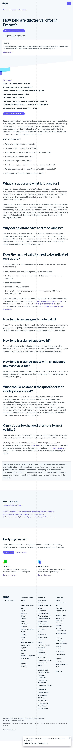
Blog (57, 605)
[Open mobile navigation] (69, 3)
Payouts (23, 650)
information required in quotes (49, 301)
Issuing (23, 637)
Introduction (7, 80)
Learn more (7, 52)
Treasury (24, 666)
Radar (22, 653)
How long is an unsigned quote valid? (16, 94)
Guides (58, 600)
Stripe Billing (35, 445)
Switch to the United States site (35, 743)
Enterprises (42, 600)
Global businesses (44, 619)
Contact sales (21, 552)
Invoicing (23, 634)
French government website (45, 304)
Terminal (23, 663)
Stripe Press (60, 651)
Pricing (23, 600)
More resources (9, 10)
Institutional (59, 641)
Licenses (58, 625)
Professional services (45, 660)
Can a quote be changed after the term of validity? (20, 108)
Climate (23, 616)
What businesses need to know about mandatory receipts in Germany (29, 511)
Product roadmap (61, 643)
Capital (23, 611)
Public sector (42, 663)
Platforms (41, 629)
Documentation (43, 693)
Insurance (41, 650)
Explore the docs (44, 575)
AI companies (42, 634)
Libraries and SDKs (44, 703)
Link (22, 640)
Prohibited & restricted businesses (60, 620)
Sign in (58, 671)
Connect (23, 619)
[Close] (69, 738)
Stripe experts (58, 448)
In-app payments (43, 621)
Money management (45, 626)
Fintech (40, 640)
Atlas (22, 603)
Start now (8, 552)
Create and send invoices (13, 31)
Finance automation (44, 616)
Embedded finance (44, 613)
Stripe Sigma (25, 658)
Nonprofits (41, 657)
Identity (23, 632)
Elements (24, 626)
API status (41, 698)
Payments (23, 10)
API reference (42, 695)
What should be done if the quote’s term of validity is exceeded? (25, 105)
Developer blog (43, 708)
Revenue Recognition (28, 656)
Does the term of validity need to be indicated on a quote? (23, 91)
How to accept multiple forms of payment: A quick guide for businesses (30, 517)
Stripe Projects (43, 706)
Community (59, 608)
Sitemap (58, 628)
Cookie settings (61, 631)
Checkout (24, 613)
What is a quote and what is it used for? (16, 84)
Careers (58, 646)
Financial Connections (28, 629)
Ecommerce (42, 611)
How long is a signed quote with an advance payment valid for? (25, 101)
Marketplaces (42, 624)
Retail (40, 665)
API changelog (42, 700)
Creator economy (44, 637)
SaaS (39, 632)
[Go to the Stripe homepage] (5, 597)
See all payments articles (12, 505)
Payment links (25, 645)
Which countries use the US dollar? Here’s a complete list (25, 514)
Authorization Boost (27, 605)
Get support (60, 662)
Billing (22, 608)
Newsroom (59, 649)
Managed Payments (27, 642)
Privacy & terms (61, 616)
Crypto (23, 621)
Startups (41, 603)
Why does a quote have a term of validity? (17, 87)
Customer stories (61, 603)
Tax (22, 661)
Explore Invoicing (9, 575)
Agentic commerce (44, 605)
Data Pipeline (25, 624)
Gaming (40, 642)
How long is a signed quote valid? (14, 98)
